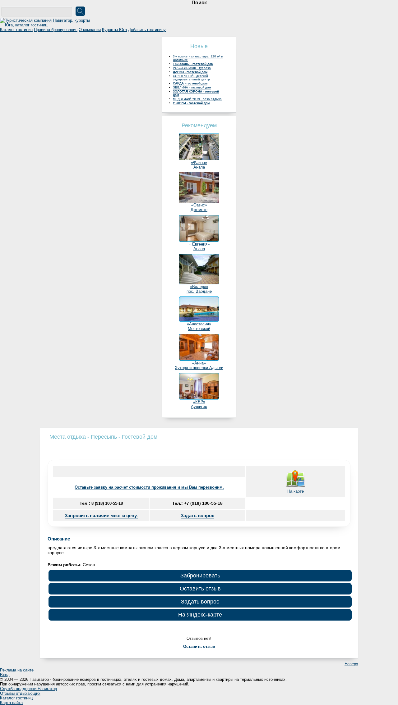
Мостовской (199, 328)
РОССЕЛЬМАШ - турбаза (192, 68)
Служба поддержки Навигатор (28, 688)
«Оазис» (199, 205)
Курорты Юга (114, 29)
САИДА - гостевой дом (190, 83)
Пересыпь (104, 437)
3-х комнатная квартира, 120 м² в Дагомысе (198, 58)
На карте (295, 491)
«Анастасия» (199, 324)
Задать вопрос (197, 515)
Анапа (199, 167)
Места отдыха (67, 437)
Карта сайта (11, 702)
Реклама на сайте (17, 670)
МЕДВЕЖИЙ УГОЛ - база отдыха (197, 99)
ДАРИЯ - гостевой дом (190, 72)
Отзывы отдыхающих (20, 693)
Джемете (199, 209)
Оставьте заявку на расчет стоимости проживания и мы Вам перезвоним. (149, 487)
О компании (90, 29)
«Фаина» (199, 162)
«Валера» (199, 286)
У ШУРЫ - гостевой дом (191, 103)
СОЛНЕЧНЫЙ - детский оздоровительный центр (191, 77)
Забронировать (200, 575)
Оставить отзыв (200, 588)
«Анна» (199, 363)
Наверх (351, 664)
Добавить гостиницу (147, 29)
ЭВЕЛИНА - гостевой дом (192, 87)
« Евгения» (199, 244)
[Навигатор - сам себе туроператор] (46, 25)
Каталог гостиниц (16, 29)
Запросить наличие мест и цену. (101, 515)
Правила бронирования (55, 29)
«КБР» (199, 402)
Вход (5, 674)
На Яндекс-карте (200, 615)
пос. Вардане (199, 291)
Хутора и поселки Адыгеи (199, 367)
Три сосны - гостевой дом (193, 64)
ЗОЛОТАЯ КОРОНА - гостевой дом (196, 93)
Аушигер (199, 406)
